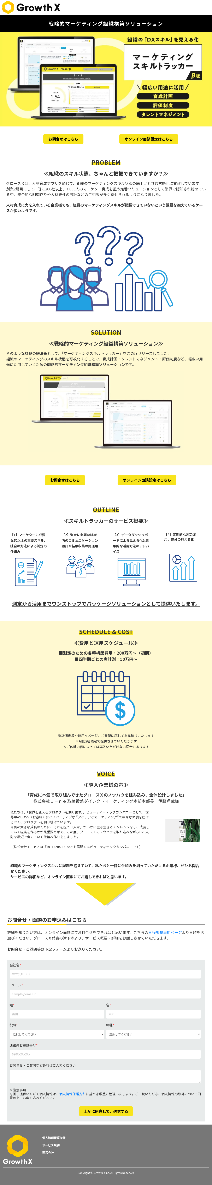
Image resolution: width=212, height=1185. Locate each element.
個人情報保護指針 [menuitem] (53, 1137)
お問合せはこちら (63, 139)
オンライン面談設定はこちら (148, 139)
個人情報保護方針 (72, 1093)
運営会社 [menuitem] (48, 1152)
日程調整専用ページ (165, 932)
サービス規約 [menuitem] (51, 1145)
